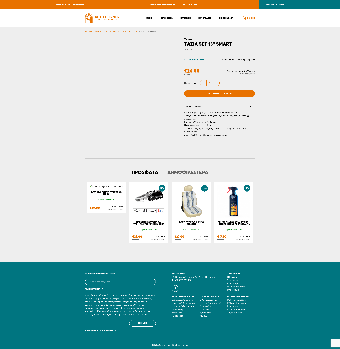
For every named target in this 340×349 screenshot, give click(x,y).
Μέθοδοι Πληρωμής (236, 300)
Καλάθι (203, 316)
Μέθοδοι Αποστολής (237, 303)
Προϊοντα (167, 18)
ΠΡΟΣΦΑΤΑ (145, 172)
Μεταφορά (177, 313)
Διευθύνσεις (205, 309)
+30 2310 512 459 (190, 5)
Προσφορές (177, 316)
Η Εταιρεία (232, 277)
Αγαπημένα (205, 313)
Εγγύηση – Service (236, 309)
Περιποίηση (177, 309)
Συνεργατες (204, 18)
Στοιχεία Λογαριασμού (210, 303)
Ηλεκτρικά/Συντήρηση (183, 306)
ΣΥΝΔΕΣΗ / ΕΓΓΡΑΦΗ (275, 5)
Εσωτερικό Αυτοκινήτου (183, 303)
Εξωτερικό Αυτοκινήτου (118, 32)
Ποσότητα (190, 83)
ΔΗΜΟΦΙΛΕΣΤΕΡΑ (187, 172)
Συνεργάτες (233, 280)
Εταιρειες (185, 18)
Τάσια (134, 32)
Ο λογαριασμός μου (209, 300)
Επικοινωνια (226, 18)
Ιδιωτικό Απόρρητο (236, 287)
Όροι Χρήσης (233, 283)
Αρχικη (149, 18)
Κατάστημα (99, 32)
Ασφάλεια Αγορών (236, 313)
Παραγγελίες (206, 306)
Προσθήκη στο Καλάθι (219, 94)
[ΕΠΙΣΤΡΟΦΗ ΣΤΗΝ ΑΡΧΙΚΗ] (102, 18)
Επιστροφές (233, 306)
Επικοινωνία (233, 290)
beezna (185, 345)
